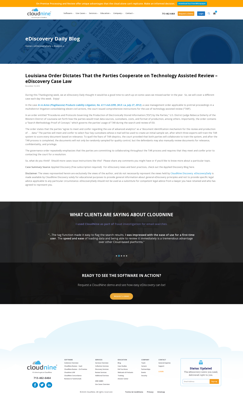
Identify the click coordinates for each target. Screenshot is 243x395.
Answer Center (123, 379)
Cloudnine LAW (69, 372)
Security (144, 375)
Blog (119, 363)
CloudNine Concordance (73, 375)
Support (161, 366)
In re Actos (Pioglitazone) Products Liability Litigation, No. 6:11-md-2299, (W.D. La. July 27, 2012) (89, 104)
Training (121, 375)
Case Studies (122, 366)
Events (143, 372)
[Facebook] (35, 384)
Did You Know (123, 369)
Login (201, 13)
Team (143, 363)
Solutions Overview (71, 363)
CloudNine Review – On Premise (75, 369)
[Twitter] (42, 384)
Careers (144, 366)
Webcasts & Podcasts (125, 372)
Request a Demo (186, 13)
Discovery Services (102, 369)
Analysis (58, 45)
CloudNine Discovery (182, 173)
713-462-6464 (168, 13)
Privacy (150, 392)
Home (28, 45)
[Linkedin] (49, 384)
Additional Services (102, 375)
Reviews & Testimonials (72, 379)
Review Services (101, 372)
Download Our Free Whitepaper (192, 3)
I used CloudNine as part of (121, 224)
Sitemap (161, 392)
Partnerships (145, 369)
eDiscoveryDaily (42, 45)
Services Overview (101, 363)
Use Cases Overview (102, 384)
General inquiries (164, 363)
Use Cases (99, 381)
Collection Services (102, 366)
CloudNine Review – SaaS (73, 366)
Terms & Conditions (134, 392)
